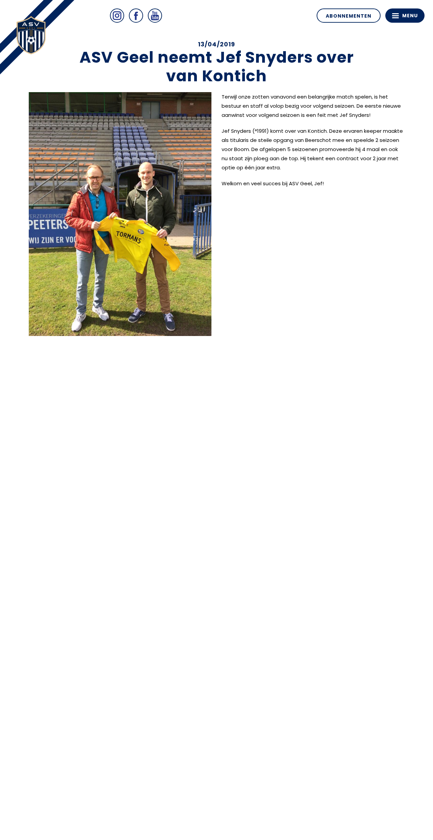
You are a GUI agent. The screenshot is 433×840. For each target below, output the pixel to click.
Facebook (136, 15)
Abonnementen (348, 16)
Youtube (155, 15)
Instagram (117, 15)
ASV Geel (33, 37)
